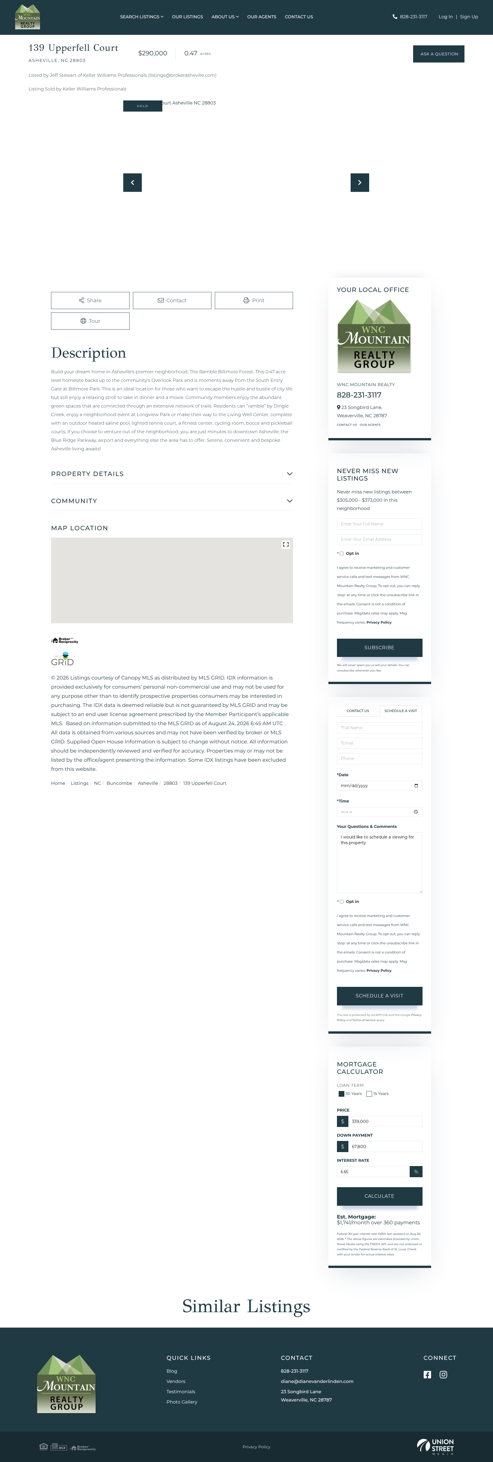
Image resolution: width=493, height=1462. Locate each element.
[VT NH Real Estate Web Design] (435, 1447)
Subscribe (380, 647)
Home (58, 783)
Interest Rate (353, 1160)
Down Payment (355, 1135)
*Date (343, 774)
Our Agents (370, 425)
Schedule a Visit (401, 711)
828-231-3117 (413, 17)
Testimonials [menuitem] (181, 1392)
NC (97, 783)
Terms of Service (364, 1020)
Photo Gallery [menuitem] (182, 1402)
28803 (171, 783)
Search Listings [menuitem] (139, 16)
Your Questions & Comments (367, 826)
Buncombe (119, 783)
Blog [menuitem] (172, 1371)
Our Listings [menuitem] (187, 16)
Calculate (380, 1196)
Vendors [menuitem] (176, 1381)
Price (343, 1110)
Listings (79, 783)
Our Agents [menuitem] (261, 16)
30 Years (353, 1093)
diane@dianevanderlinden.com (317, 1381)
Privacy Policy (379, 622)
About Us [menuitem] (223, 16)
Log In (446, 17)
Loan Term (350, 1085)
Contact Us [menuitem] (299, 16)
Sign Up (469, 17)
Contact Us (347, 425)
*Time (343, 801)
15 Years (381, 1093)
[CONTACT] (438, 53)
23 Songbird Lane (306, 1396)
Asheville (148, 783)
